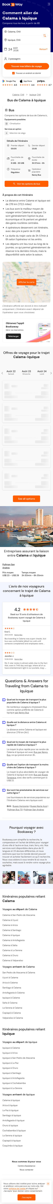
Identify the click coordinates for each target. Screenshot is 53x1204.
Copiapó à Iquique (11, 1140)
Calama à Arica (10, 925)
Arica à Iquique (10, 1105)
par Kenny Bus (22, 712)
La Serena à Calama (12, 1007)
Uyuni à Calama (10, 977)
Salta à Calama (9, 1002)
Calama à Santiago (11, 930)
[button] (49, 4)
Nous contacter (26, 1169)
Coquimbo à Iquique (12, 1145)
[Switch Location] (44, 35)
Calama (15, 94)
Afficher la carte (26, 282)
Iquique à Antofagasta (13, 1078)
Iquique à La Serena (12, 1088)
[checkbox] (13, 73)
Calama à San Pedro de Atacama (18, 915)
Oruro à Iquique (10, 1125)
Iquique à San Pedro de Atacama (18, 1057)
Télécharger (13, 336)
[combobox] (26, 32)
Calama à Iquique (11, 935)
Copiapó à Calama (11, 1012)
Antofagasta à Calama (13, 992)
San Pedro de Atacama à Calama (18, 972)
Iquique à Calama (11, 997)
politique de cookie (17, 1188)
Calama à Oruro (10, 955)
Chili (22, 94)
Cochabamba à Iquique (14, 1130)
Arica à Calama (10, 982)
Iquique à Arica (10, 1052)
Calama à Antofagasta (13, 940)
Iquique (32, 94)
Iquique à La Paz (10, 1063)
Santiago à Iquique (11, 1115)
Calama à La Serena (12, 950)
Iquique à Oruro (10, 1068)
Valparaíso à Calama (12, 1017)
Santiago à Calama (11, 987)
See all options (26, 498)
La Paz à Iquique (10, 1110)
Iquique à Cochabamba (14, 1083)
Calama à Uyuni (10, 920)
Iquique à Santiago (11, 1073)
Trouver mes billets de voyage (26, 66)
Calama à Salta (9, 945)
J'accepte (26, 1197)
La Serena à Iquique (12, 1135)
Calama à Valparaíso (12, 960)
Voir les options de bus (28, 183)
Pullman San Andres (8, 566)
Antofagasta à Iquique (13, 1120)
